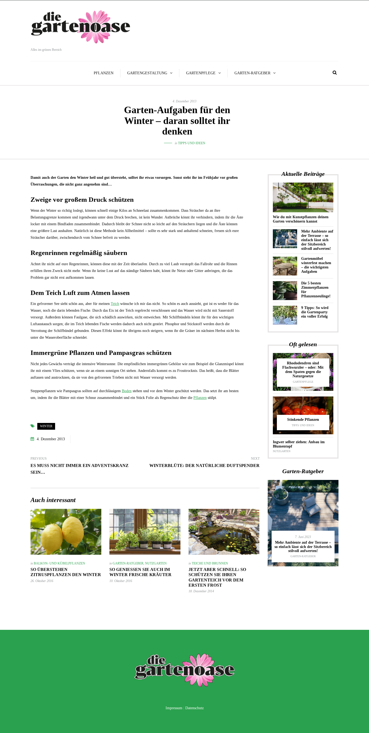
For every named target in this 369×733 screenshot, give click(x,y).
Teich (115, 304)
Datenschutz (194, 708)
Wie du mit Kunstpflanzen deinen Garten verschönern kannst (300, 219)
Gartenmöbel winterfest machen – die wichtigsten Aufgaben (316, 265)
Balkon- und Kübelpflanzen (59, 563)
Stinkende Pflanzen (303, 420)
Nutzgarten (156, 563)
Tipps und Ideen (191, 143)
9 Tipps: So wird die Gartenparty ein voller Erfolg (314, 312)
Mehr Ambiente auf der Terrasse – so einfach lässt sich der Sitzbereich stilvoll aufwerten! (317, 240)
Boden (127, 391)
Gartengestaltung (147, 73)
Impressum (174, 708)
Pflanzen (103, 73)
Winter (46, 426)
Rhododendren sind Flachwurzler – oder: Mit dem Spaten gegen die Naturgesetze (303, 369)
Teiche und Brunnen (210, 563)
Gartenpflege (201, 73)
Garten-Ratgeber (252, 73)
